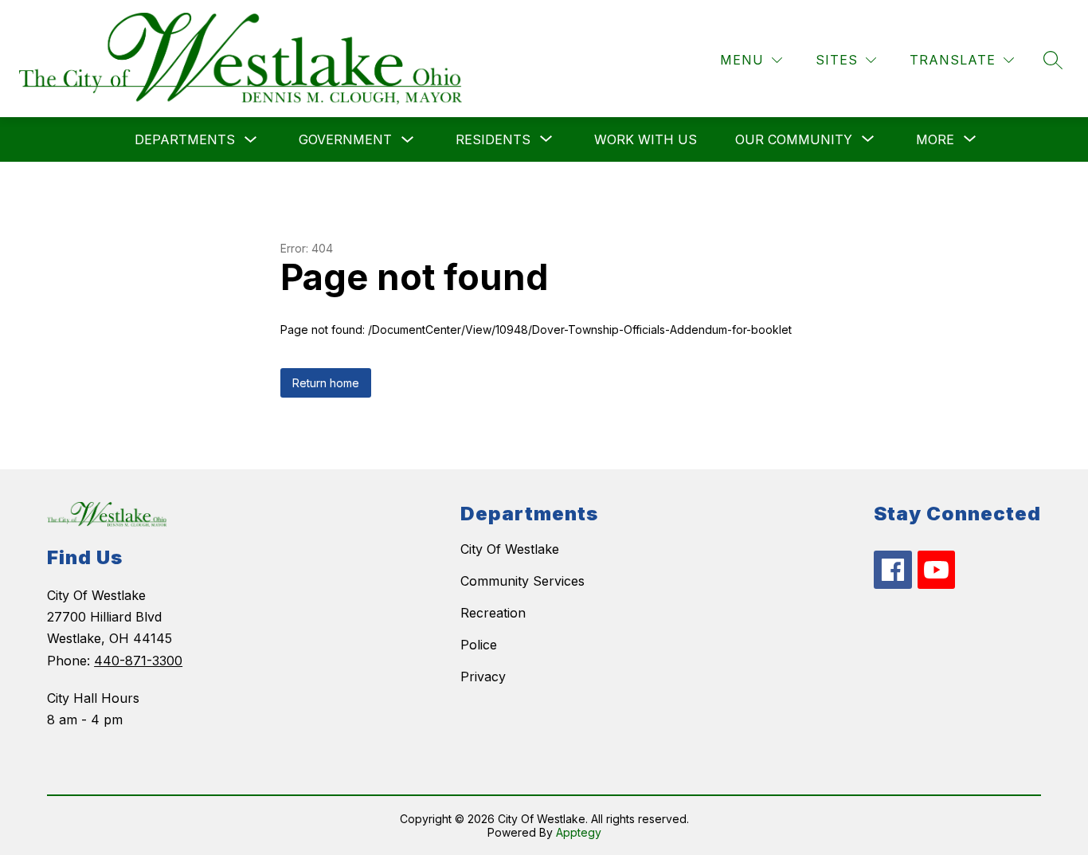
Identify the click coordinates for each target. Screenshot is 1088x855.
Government (345, 139)
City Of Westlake (509, 549)
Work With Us (645, 139)
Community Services (522, 581)
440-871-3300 (138, 661)
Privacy (483, 676)
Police (478, 645)
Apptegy (578, 832)
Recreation (493, 613)
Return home (325, 383)
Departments (185, 139)
